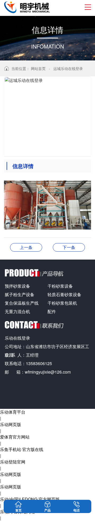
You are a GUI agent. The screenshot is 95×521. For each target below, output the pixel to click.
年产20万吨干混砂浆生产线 (69, 247)
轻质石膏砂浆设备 (64, 294)
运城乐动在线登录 (68, 68)
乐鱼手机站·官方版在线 (21, 449)
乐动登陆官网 (12, 462)
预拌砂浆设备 (17, 286)
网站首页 (38, 68)
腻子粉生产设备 (19, 294)
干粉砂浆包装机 (62, 303)
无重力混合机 (17, 311)
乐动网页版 (10, 424)
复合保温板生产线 (22, 303)
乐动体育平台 (12, 412)
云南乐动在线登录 (26, 247)
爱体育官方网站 (15, 437)
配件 (52, 311)
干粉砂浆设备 (60, 286)
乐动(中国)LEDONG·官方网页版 (30, 499)
